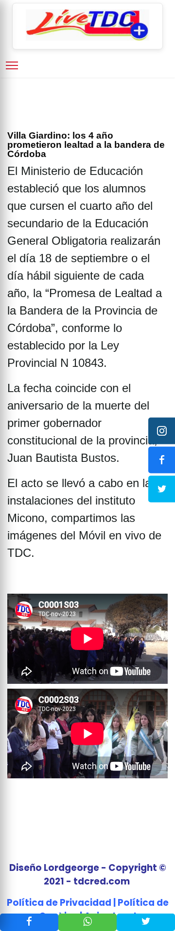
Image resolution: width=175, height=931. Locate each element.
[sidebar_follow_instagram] (161, 430)
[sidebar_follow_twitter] (161, 488)
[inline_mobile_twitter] (146, 922)
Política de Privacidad (59, 902)
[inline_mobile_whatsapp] (87, 922)
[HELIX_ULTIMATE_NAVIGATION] (12, 65)
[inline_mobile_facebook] (29, 922)
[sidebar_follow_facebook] (161, 459)
